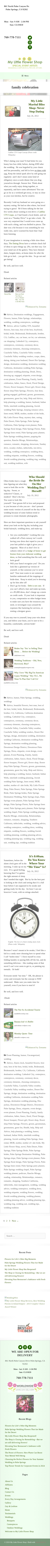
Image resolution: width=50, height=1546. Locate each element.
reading (7, 1177)
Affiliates (9, 1485)
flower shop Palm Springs (15, 391)
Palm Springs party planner (33, 432)
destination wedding (18, 364)
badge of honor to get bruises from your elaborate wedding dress (28, 554)
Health (26, 1127)
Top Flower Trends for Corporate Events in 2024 (25, 1466)
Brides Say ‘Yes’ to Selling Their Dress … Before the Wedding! (28, 650)
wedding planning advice (30, 835)
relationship (23, 816)
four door (39, 391)
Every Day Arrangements (15, 1499)
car (17, 337)
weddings (36, 322)
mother (23, 413)
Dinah (32, 371)
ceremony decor (31, 345)
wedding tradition (15, 463)
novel (23, 1146)
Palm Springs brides (18, 793)
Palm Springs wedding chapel (16, 1169)
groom (30, 394)
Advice (10, 314)
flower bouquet (17, 387)
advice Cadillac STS (22, 326)
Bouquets (11, 1521)
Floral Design (38, 383)
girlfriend (22, 394)
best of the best (26, 329)
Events (8, 1495)
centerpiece (33, 341)
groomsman (39, 394)
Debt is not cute (34, 586)
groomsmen (9, 398)
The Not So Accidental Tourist (27, 1010)
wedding (7, 322)
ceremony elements (12, 349)
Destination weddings (23, 314)
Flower (7, 387)
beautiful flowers (21, 705)
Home (7, 1510)
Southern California (29, 1181)
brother (41, 333)
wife (26, 463)
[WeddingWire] (11, 1298)
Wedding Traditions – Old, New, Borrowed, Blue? (28, 662)
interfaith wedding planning (21, 406)
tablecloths (27, 448)
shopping (24, 444)
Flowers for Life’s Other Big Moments (20, 1259)
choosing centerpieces (30, 349)
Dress (38, 371)
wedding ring (32, 459)
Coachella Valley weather (30, 352)
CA (5, 337)
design (6, 364)
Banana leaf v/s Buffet (23, 1022)
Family (33, 379)
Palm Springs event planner (25, 425)
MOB (17, 413)
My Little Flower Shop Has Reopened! (20, 1269)
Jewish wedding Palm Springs (25, 1139)
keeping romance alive (33, 410)
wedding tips (13, 842)
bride (12, 333)
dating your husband (18, 360)
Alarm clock (19, 1063)
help (25, 398)
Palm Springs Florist (31, 429)
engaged (18, 375)
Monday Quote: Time (23, 1033)
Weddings (9, 1517)
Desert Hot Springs (37, 360)
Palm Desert (9, 421)
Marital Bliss (7, 294)
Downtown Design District (15, 747)
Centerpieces (12, 1524)
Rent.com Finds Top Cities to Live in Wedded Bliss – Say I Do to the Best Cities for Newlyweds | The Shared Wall (19, 298)
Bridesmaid (20, 333)
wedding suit (21, 1204)
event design (36, 375)
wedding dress (37, 451)
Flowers (7, 318)
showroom (34, 444)
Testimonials (10, 1513)
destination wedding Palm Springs (27, 368)
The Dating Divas (16, 243)
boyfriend (38, 329)
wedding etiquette (11, 455)
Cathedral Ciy (21, 341)
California (19, 713)
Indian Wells (17, 1135)
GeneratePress (41, 1542)
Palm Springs (24, 318)
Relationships (32, 440)
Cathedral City (18, 717)
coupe (36, 356)
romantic (16, 444)
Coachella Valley (11, 352)
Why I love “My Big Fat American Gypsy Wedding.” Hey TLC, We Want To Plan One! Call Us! (29, 675)
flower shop (40, 387)
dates (42, 356)
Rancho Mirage (18, 440)
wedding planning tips (13, 839)
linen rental (8, 413)
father (16, 383)
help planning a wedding (14, 402)
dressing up (8, 375)
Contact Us (9, 1492)
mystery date (29, 417)
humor (14, 318)
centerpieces (9, 345)
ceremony (19, 345)
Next (15, 1221)
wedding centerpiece (21, 451)
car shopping (9, 341)
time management (21, 1185)
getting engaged (10, 394)
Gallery (8, 1503)
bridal (6, 333)
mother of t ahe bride (20, 785)
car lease (23, 337)
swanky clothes (15, 448)
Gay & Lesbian (11, 1506)
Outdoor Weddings (15, 1528)
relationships (36, 318)
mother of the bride (35, 413)
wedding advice (38, 823)
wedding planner (33, 1196)
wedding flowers (27, 455)
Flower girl (29, 387)
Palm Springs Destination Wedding (25, 1154)
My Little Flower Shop (13, 417)
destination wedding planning (16, 371)
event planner (9, 379)
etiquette (26, 375)
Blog (7, 1488)
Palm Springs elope (31, 797)
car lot (30, 337)
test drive (37, 448)
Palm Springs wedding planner (17, 436)
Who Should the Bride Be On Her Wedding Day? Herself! (36, 484)
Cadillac (11, 337)
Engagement (38, 314)
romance (7, 444)
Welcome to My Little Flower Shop (19, 1531)
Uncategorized (33, 1055)
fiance (22, 383)
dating (6, 360)
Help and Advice (35, 398)
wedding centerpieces (21, 322)
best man (15, 329)
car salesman (40, 337)
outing (39, 417)
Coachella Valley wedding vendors (18, 356)
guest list (18, 398)
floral (29, 383)
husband (35, 402)
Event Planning (22, 379)
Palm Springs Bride (19, 1150)
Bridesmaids (31, 333)
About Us (9, 1481)
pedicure (22, 1173)
